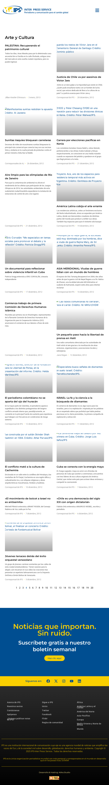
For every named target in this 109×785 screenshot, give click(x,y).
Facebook (46, 714)
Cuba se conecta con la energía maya (80, 466)
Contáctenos (13, 710)
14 (64, 587)
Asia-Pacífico (83, 716)
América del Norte (86, 711)
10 (46, 587)
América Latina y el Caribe (86, 707)
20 (92, 587)
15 (69, 587)
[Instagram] (63, 681)
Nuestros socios (15, 706)
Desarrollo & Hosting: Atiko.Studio (54, 772)
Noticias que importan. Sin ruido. (54, 629)
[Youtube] (71, 681)
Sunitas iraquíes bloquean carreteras (28, 140)
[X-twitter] (55, 681)
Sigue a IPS (47, 702)
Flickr (44, 718)
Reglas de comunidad (52, 722)
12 (55, 587)
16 (74, 587)
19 (87, 587)
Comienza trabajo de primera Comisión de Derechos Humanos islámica (25, 307)
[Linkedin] (79, 681)
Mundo (80, 729)
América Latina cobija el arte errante (79, 206)
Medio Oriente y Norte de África (89, 724)
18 (83, 587)
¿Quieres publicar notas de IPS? (18, 719)
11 (51, 587)
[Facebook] (48, 681)
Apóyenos (12, 714)
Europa (80, 720)
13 (60, 587)
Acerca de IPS (13, 702)
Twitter (45, 710)
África (80, 702)
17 (78, 587)
